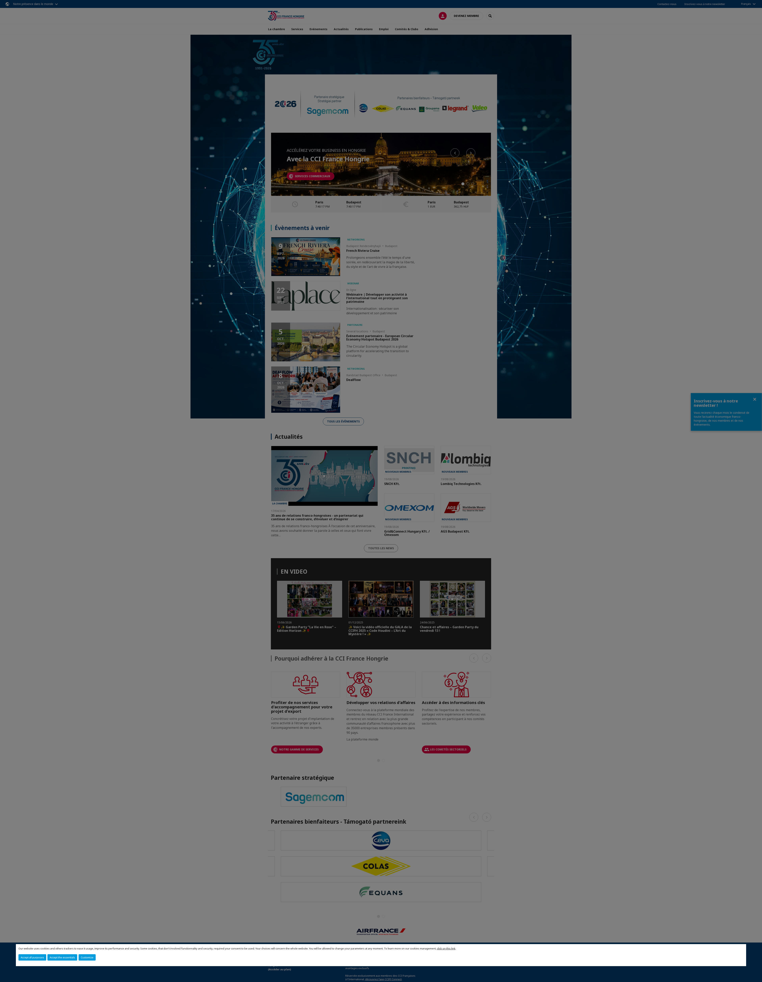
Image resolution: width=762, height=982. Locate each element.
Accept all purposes (32, 957)
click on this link (446, 948)
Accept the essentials (62, 957)
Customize (87, 957)
